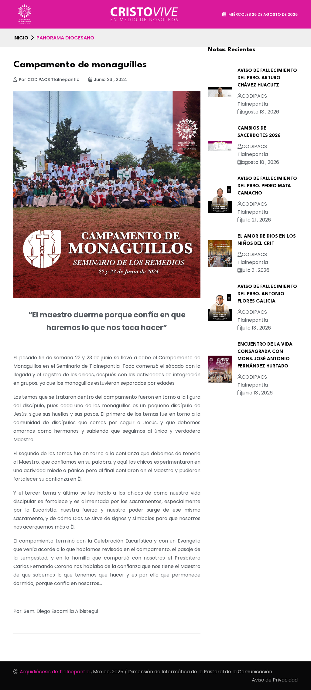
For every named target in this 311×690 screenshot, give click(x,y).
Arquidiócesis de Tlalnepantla (55, 671)
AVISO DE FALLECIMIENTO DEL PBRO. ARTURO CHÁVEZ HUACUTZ (267, 78)
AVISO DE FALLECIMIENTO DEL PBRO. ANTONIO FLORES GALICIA (267, 294)
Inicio (20, 37)
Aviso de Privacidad (275, 679)
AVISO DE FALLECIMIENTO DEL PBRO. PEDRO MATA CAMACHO (267, 186)
